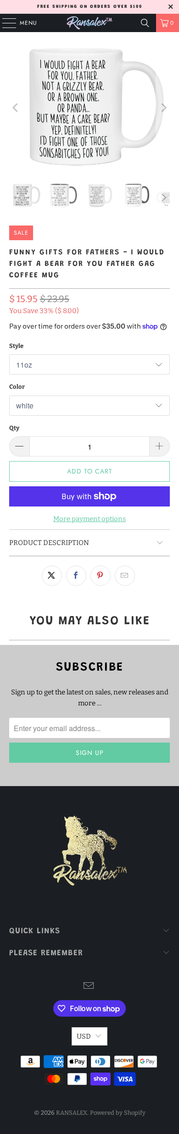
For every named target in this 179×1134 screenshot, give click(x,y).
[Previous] (16, 108)
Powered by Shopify (117, 1112)
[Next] (163, 108)
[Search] (145, 23)
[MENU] (4, 23)
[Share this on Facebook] (76, 576)
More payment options (89, 519)
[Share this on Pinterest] (100, 576)
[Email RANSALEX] (89, 986)
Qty (14, 427)
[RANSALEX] (89, 23)
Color (17, 386)
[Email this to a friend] (125, 576)
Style (16, 345)
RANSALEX (71, 1112)
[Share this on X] (52, 576)
